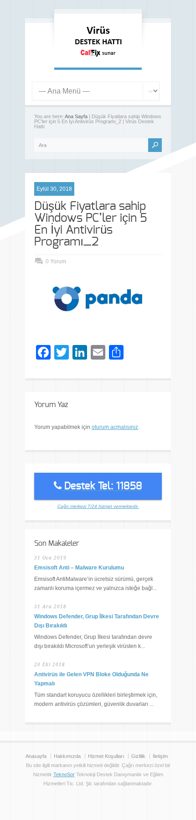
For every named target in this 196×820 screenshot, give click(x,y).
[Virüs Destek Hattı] (98, 58)
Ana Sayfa (76, 116)
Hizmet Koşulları (106, 756)
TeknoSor (64, 774)
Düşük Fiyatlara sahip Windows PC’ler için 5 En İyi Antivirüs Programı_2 (90, 224)
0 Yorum (56, 261)
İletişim (160, 756)
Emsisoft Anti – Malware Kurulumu (79, 567)
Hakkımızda (67, 756)
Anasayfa (36, 756)
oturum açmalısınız (115, 427)
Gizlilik (138, 756)
